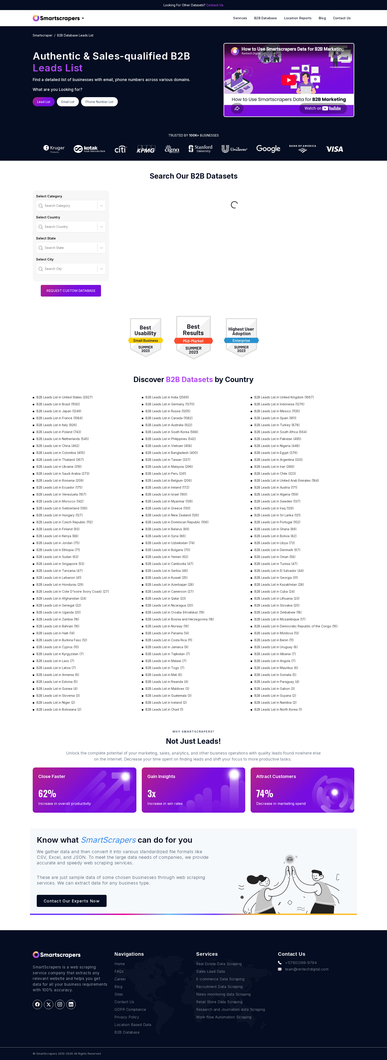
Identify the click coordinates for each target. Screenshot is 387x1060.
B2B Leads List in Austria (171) (275, 487)
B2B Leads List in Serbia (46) (167, 571)
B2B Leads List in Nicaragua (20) (169, 605)
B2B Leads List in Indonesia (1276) (279, 404)
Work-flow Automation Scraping (224, 1017)
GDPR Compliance (130, 1009)
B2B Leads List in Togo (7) (165, 668)
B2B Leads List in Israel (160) (166, 494)
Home (119, 964)
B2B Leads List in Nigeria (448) (277, 446)
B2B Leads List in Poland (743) (59, 432)
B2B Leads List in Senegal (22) (59, 605)
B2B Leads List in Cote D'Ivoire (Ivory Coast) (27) (73, 591)
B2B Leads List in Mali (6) (164, 675)
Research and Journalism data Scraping (230, 1009)
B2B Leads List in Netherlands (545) (63, 439)
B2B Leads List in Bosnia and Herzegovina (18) (180, 619)
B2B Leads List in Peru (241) (166, 473)
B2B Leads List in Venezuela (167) (61, 494)
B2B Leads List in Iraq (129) (274, 508)
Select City (45, 259)
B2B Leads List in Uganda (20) (59, 612)
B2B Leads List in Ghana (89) (275, 529)
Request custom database (70, 291)
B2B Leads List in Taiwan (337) (168, 460)
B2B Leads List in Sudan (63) (58, 557)
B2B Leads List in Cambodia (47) (170, 564)
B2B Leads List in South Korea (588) (172, 432)
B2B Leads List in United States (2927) (65, 397)
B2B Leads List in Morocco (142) (60, 501)
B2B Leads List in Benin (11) (274, 640)
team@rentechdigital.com (307, 969)
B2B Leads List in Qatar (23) (166, 598)
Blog (322, 18)
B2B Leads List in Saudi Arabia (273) (63, 473)
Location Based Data (132, 1024)
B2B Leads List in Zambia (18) (58, 619)
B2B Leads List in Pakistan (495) (277, 439)
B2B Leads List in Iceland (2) (166, 702)
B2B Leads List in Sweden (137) (277, 501)
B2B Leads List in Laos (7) (55, 661)
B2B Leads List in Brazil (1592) (58, 404)
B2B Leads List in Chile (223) (275, 473)
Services (240, 18)
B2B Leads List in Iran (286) (274, 466)
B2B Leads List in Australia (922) (169, 425)
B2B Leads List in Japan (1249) (59, 411)
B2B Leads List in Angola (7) (275, 661)
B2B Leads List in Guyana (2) (275, 695)
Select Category (49, 196)
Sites (118, 994)
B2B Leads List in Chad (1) (164, 709)
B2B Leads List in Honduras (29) (60, 584)
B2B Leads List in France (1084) (60, 418)
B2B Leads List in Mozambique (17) (280, 619)
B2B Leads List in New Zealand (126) (172, 515)
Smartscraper (42, 35)
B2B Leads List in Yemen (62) (167, 557)
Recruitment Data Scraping (219, 986)
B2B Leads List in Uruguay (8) (276, 647)
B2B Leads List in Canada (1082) (169, 418)
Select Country (48, 217)
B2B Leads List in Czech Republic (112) (65, 522)
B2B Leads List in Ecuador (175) (60, 487)
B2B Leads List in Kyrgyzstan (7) (60, 654)
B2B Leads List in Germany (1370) (170, 404)
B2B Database (265, 18)
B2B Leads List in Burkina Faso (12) (62, 640)
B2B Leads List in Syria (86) (166, 536)
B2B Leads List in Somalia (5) (275, 675)
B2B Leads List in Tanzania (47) (60, 571)
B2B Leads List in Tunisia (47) (276, 564)
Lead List (43, 102)
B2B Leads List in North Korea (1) (278, 709)
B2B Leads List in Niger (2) (56, 702)
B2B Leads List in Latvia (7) (56, 668)
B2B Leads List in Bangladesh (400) (172, 453)
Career (120, 979)
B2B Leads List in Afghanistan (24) (61, 598)
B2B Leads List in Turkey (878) (277, 425)
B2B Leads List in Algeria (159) (276, 494)
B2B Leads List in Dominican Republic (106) (177, 522)
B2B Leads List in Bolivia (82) (275, 536)
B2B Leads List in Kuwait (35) (167, 577)
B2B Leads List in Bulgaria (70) (168, 550)
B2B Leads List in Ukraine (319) (59, 466)
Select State (46, 238)
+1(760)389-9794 (301, 962)
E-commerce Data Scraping (220, 979)
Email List (67, 102)
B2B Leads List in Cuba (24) (274, 591)
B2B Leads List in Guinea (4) (57, 688)
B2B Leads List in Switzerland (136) (62, 508)
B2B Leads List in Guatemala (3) (169, 695)
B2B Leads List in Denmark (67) (277, 550)
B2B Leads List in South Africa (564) (280, 432)
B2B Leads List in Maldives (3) (167, 688)
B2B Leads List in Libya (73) (274, 543)
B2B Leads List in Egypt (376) (276, 453)
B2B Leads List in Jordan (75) (58, 543)
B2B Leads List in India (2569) (167, 397)
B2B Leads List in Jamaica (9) (167, 647)
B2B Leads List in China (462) (58, 446)
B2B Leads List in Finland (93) (58, 529)
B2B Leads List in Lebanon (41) (59, 577)
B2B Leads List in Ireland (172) (167, 487)
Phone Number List (99, 102)
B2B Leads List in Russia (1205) (168, 411)
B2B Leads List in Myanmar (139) (169, 501)
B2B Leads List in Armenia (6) (58, 675)
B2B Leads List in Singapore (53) (60, 564)
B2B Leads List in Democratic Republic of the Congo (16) (296, 626)
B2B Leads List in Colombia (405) (61, 453)
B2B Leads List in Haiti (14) (56, 633)
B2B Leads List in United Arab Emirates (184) (286, 480)
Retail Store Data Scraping (219, 1002)
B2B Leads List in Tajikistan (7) (168, 654)
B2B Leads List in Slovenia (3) (58, 695)
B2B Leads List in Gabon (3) (274, 688)
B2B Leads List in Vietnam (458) (169, 446)
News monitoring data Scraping (223, 994)
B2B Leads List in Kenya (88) (58, 536)
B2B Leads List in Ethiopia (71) (58, 550)
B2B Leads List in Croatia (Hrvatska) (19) (175, 612)
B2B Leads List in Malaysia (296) (169, 466)
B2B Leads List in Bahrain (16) (58, 626)
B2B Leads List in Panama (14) (167, 633)
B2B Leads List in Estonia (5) (57, 682)
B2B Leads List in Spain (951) (275, 418)
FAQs (119, 971)
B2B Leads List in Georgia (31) (276, 577)
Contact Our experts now (72, 901)
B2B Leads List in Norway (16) (167, 626)
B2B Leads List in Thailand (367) (60, 460)
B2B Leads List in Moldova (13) (276, 633)
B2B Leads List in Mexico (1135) (277, 411)
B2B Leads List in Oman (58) (275, 557)
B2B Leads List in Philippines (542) (171, 439)
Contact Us (215, 5)
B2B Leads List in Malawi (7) (166, 661)
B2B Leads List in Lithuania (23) (277, 598)
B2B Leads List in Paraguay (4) (276, 682)
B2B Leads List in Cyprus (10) (58, 647)
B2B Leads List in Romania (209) (60, 480)
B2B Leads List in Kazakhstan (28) (279, 584)
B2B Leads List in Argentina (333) (278, 460)
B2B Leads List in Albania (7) (275, 654)
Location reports (298, 18)
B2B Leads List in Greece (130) (168, 508)
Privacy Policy (126, 1017)
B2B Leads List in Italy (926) (57, 425)
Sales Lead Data (210, 971)
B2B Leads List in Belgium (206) (169, 480)
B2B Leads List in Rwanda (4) (167, 682)
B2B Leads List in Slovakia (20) (277, 605)
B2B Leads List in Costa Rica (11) (169, 640)
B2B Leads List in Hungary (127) (60, 515)
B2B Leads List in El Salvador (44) (279, 571)
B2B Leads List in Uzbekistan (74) (170, 543)
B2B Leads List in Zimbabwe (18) (278, 612)
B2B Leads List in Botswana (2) (59, 709)
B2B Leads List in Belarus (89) (167, 529)
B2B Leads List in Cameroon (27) (170, 591)
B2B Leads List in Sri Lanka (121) (277, 515)
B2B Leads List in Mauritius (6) (276, 668)
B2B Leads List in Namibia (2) (275, 702)
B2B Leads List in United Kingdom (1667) (284, 397)
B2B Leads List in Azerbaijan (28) (170, 584)
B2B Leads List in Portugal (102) (277, 522)
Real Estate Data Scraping (219, 964)
